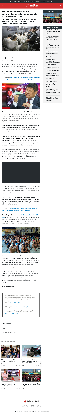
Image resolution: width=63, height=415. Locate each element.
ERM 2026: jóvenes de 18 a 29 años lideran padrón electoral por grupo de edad (53, 31)
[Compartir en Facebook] (16, 365)
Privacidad (42, 410)
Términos (37, 410)
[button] (1, 364)
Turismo (43, 1)
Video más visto (52, 11)
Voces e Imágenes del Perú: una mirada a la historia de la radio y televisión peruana (30, 361)
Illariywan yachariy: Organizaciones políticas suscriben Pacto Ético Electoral (10, 384)
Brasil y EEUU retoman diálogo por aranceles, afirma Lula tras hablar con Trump (31, 384)
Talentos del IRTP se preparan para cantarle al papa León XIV (52, 99)
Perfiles (20, 1)
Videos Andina (8, 341)
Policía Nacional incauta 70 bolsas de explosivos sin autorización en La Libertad (52, 69)
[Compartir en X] (18, 365)
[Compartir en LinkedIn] (19, 365)
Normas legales (35, 1)
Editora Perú (22, 410)
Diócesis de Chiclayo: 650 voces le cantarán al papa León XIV (10, 360)
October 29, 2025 (11, 314)
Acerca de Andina (29, 410)
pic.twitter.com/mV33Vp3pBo (20, 307)
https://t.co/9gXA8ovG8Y (13, 303)
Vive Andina (50, 1)
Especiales (26, 1)
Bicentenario (13, 1)
